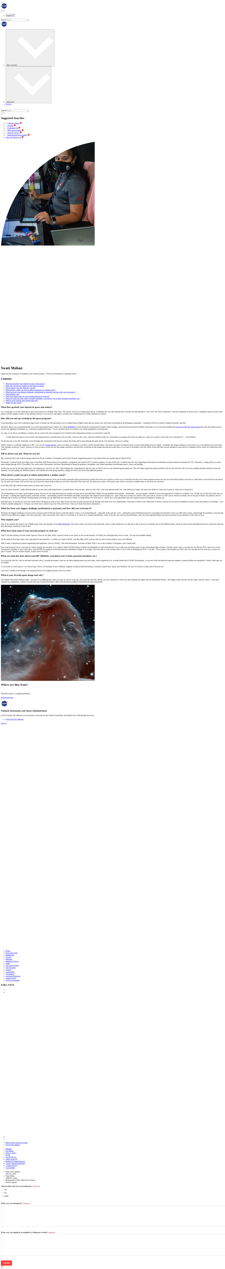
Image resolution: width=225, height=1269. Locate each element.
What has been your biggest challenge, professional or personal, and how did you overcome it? (41, 392)
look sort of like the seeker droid (188, 427)
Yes (5, 1190)
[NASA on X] (76, 1137)
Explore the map (7, 698)
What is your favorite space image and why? (22, 401)
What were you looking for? (15, 1203)
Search (3, 20)
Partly (6, 1196)
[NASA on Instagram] (7, 992)
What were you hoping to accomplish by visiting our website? (28, 1232)
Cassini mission (50, 445)
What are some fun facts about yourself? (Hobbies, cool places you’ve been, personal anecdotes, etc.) (43, 398)
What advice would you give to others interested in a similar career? (31, 390)
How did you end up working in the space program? (25, 386)
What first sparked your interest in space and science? (25, 384)
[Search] (29, 20)
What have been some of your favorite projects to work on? (27, 396)
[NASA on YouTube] (7, 1139)
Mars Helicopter (64, 524)
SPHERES (72, 427)
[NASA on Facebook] (6, 990)
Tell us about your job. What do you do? (21, 388)
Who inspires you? (12, 394)
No (5, 1193)
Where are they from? (14, 403)
